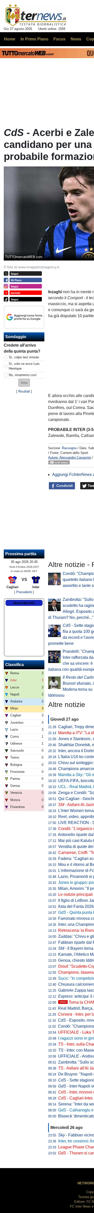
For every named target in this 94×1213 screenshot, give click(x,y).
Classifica (14, 665)
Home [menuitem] (9, 39)
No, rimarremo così (23, 375)
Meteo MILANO (24, 603)
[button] (24, 383)
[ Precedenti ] (24, 592)
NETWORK (85, 1183)
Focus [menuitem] (59, 39)
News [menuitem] (76, 39)
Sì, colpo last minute (24, 357)
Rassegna (69, 448)
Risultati (24, 391)
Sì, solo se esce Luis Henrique (24, 366)
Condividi (64, 486)
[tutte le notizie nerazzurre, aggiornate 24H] (36, 15)
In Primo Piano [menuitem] (34, 39)
